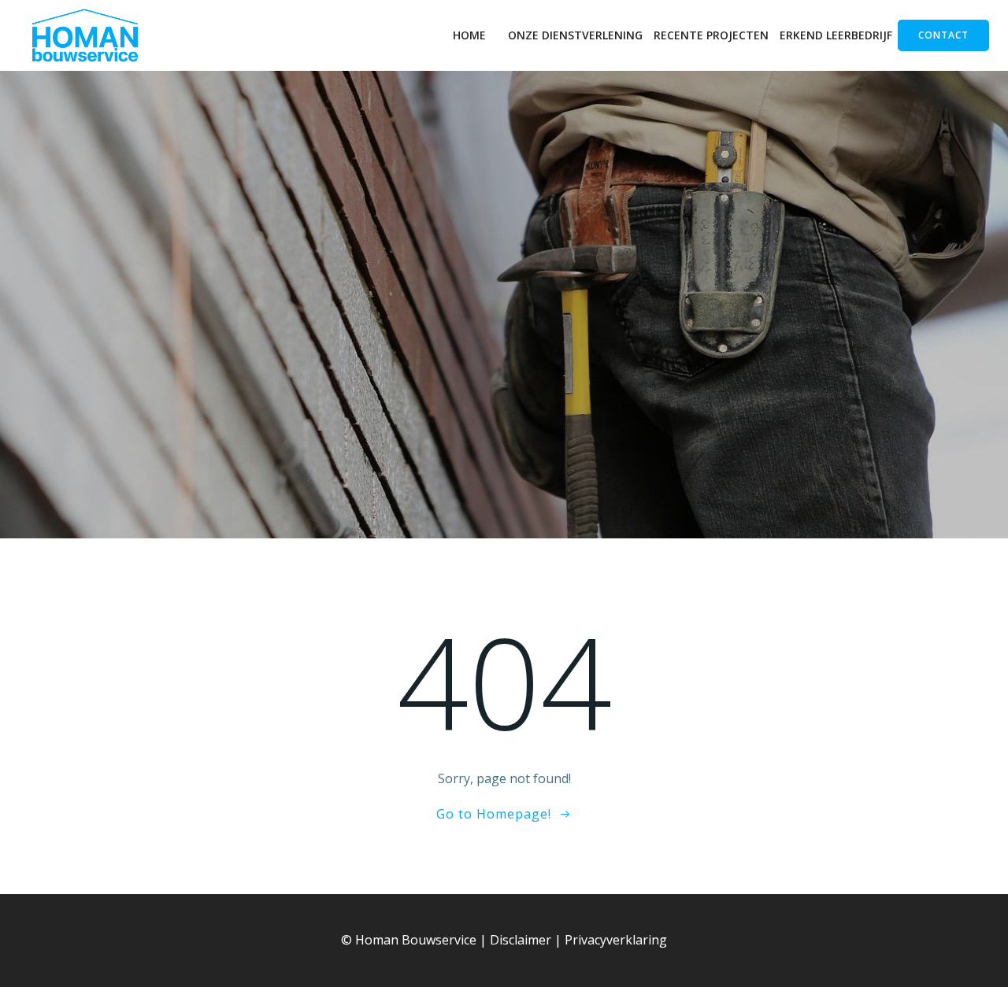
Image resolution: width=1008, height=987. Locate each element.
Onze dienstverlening (575, 35)
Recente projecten (711, 35)
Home (469, 35)
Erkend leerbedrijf (836, 35)
